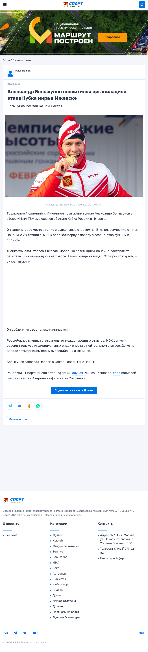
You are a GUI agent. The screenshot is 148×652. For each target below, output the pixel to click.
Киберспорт (61, 584)
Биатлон (58, 590)
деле (116, 373)
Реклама (11, 535)
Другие (58, 606)
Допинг (58, 595)
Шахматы (59, 579)
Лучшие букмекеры (66, 617)
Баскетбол (60, 557)
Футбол (58, 535)
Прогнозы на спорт (66, 612)
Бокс (56, 568)
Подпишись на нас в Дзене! (74, 390)
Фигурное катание (66, 546)
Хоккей (58, 540)
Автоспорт (60, 573)
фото (10, 378)
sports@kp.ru (119, 558)
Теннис (58, 551)
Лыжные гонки (22, 60)
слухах (77, 373)
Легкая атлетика (64, 601)
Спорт (6, 60)
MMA (56, 562)
